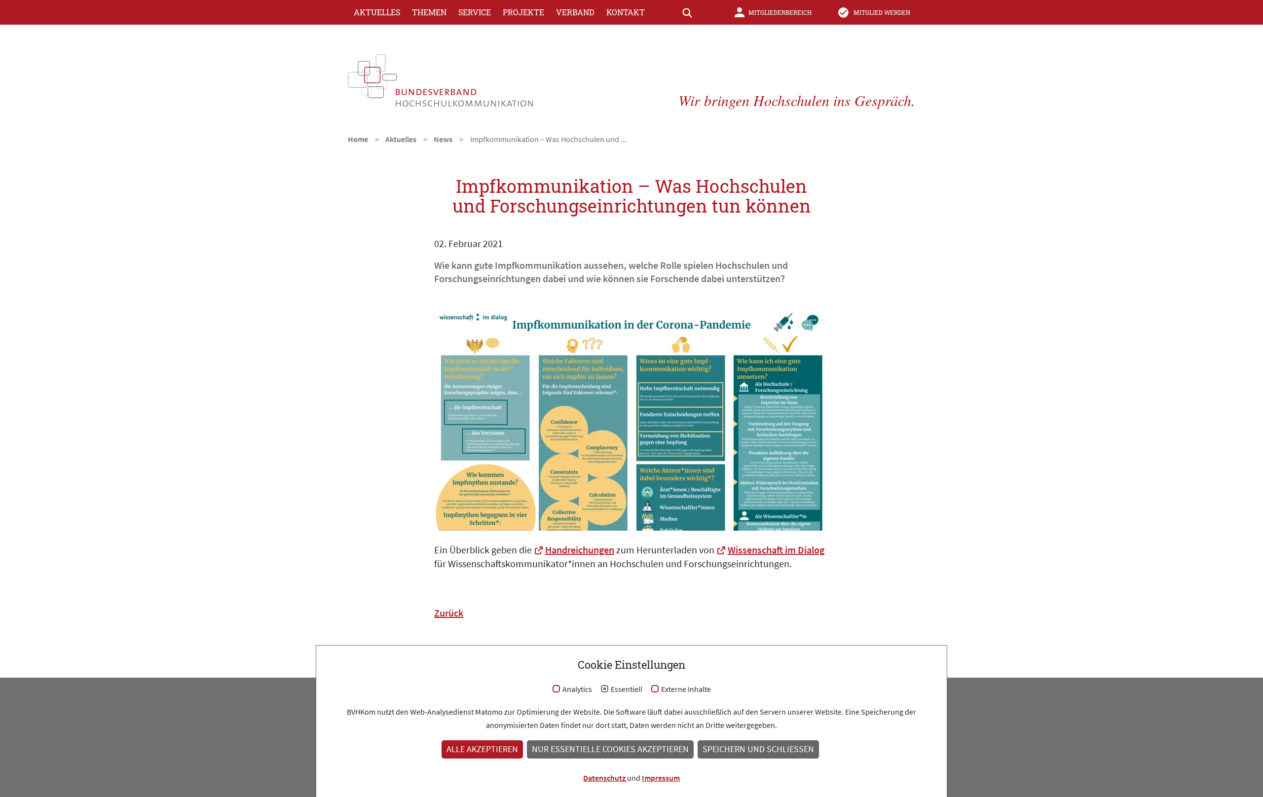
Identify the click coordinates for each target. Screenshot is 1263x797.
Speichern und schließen (758, 749)
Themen (429, 12)
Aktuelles (377, 12)
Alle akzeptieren (482, 749)
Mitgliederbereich (780, 12)
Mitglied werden (882, 12)
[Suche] (687, 12)
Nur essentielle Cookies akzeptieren (610, 749)
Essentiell (626, 689)
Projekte (523, 12)
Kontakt (625, 12)
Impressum (661, 778)
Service (474, 12)
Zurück (448, 613)
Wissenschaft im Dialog (776, 549)
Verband (575, 12)
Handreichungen (579, 549)
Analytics (577, 689)
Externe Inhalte (686, 689)
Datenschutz (605, 778)
